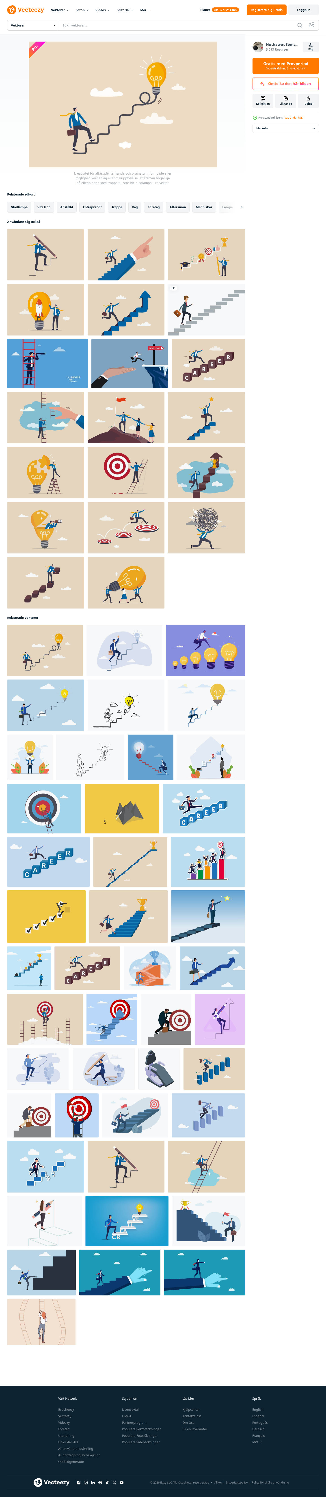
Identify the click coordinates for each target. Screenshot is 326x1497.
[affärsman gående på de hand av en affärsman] (204, 1272)
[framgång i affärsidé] (206, 417)
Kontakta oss (191, 1416)
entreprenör (92, 207)
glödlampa (19, 207)
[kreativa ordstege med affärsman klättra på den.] (126, 1221)
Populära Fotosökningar (140, 1435)
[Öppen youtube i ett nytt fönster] (121, 1482)
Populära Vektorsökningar (141, 1429)
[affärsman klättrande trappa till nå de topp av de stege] (119, 1272)
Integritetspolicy (237, 1482)
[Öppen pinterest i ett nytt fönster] (100, 1482)
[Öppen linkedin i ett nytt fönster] (93, 1482)
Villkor (218, 1482)
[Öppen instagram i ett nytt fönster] (86, 1482)
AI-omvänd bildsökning (75, 1448)
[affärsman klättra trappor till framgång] (206, 309)
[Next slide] (238, 207)
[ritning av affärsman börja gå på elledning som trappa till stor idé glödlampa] (90, 757)
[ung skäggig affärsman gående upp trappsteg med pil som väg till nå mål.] (166, 1019)
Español (258, 1416)
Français (258, 1435)
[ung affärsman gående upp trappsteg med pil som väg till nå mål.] (29, 1115)
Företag (64, 1429)
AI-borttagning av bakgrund (79, 1455)
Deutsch (258, 1429)
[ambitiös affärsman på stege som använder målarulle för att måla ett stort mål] (126, 472)
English (257, 1409)
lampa (227, 207)
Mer (143, 10)
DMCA (126, 1416)
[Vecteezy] (25, 9)
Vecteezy (64, 1416)
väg (135, 207)
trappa (117, 207)
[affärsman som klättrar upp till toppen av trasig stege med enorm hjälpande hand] (45, 417)
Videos (100, 10)
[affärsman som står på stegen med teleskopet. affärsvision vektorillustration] (47, 363)
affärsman (178, 207)
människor (204, 207)
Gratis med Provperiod (285, 66)
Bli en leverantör (194, 1429)
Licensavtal (130, 1409)
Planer (205, 10)
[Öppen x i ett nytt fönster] (114, 1482)
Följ (310, 49)
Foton (80, 10)
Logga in (303, 10)
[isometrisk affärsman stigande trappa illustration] (159, 1069)
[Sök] (299, 25)
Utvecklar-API (68, 1442)
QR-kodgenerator (71, 1461)
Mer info (262, 128)
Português (260, 1422)
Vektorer (58, 10)
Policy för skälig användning (270, 1482)
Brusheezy (66, 1409)
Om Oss (188, 1422)
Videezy (64, 1422)
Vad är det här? (294, 118)
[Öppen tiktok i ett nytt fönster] (107, 1482)
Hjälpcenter (191, 1409)
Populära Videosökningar (141, 1442)
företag (154, 207)
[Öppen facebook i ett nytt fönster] (78, 1482)
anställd (66, 207)
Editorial (123, 10)
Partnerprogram (134, 1422)
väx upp (43, 207)
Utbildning (66, 1435)
